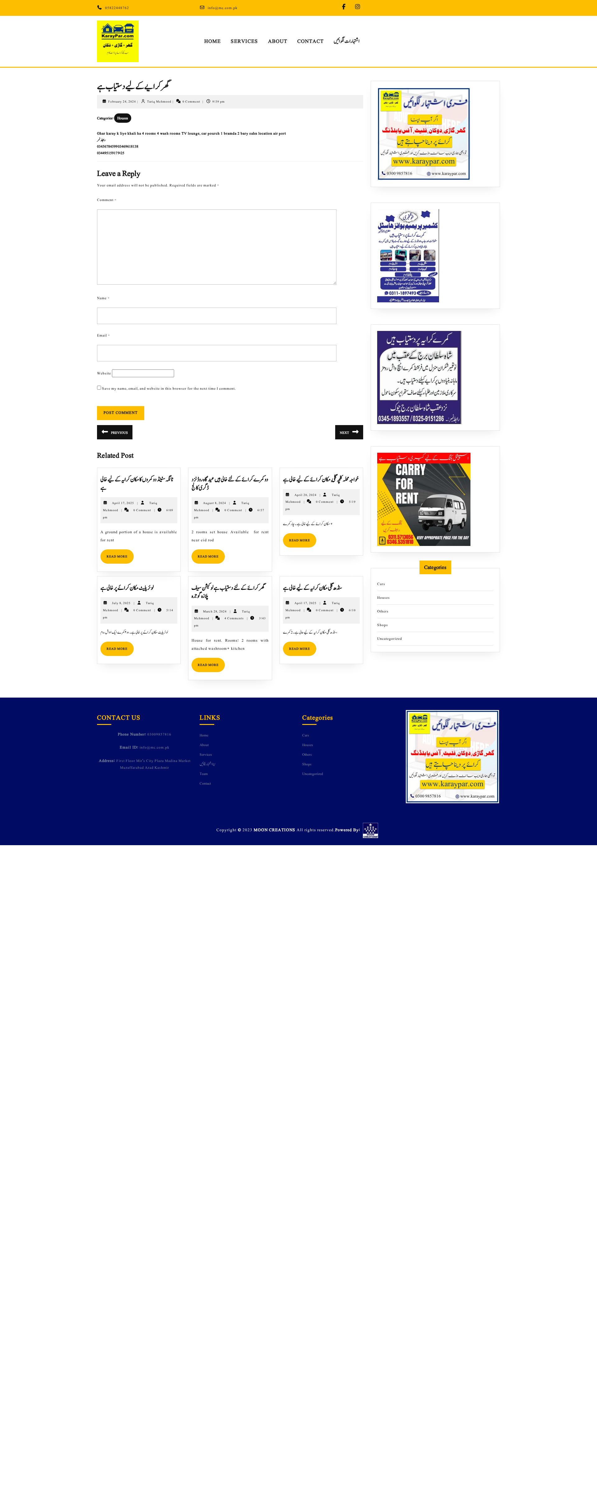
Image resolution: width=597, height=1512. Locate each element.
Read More (120, 554)
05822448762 (117, 8)
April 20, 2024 (305, 494)
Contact (310, 41)
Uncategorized (389, 638)
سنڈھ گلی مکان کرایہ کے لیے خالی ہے (312, 588)
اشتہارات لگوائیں (347, 41)
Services (244, 41)
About (277, 41)
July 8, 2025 (121, 603)
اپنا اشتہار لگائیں (207, 764)
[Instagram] (359, 7)
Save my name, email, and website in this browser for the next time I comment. (169, 388)
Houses (122, 118)
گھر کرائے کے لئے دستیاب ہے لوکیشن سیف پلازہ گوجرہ (228, 592)
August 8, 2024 (214, 503)
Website (104, 373)
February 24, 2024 (122, 101)
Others (383, 611)
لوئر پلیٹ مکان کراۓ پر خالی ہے (127, 588)
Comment (107, 200)
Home (212, 41)
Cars (381, 584)
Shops (382, 625)
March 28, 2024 (215, 611)
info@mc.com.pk (223, 8)
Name (103, 298)
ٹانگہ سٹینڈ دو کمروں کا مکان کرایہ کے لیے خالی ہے (136, 484)
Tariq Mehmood (159, 101)
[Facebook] (345, 7)
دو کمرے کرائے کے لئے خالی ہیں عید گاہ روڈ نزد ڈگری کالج (230, 484)
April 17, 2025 (123, 503)
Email (103, 335)
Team (204, 774)
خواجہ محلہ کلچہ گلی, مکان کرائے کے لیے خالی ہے (321, 479)
